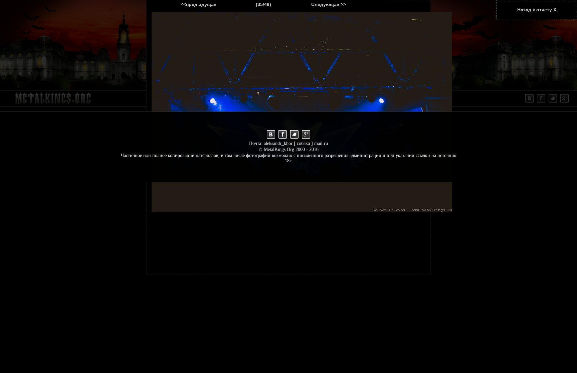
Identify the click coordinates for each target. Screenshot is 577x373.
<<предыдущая (198, 4)
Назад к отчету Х (536, 9)
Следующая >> (328, 4)
